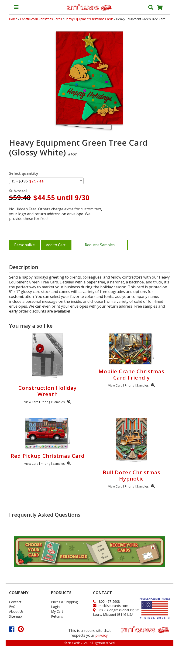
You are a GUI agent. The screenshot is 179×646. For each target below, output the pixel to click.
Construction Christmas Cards (41, 19)
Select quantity (23, 173)
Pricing (45, 402)
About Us (16, 611)
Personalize (24, 244)
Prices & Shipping (64, 602)
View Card (31, 402)
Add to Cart (55, 244)
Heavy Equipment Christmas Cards (89, 19)
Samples (58, 402)
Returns (57, 616)
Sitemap (15, 616)
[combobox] (46, 181)
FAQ (12, 606)
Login (55, 606)
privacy (101, 635)
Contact (15, 602)
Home (13, 19)
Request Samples (100, 244)
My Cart (57, 611)
